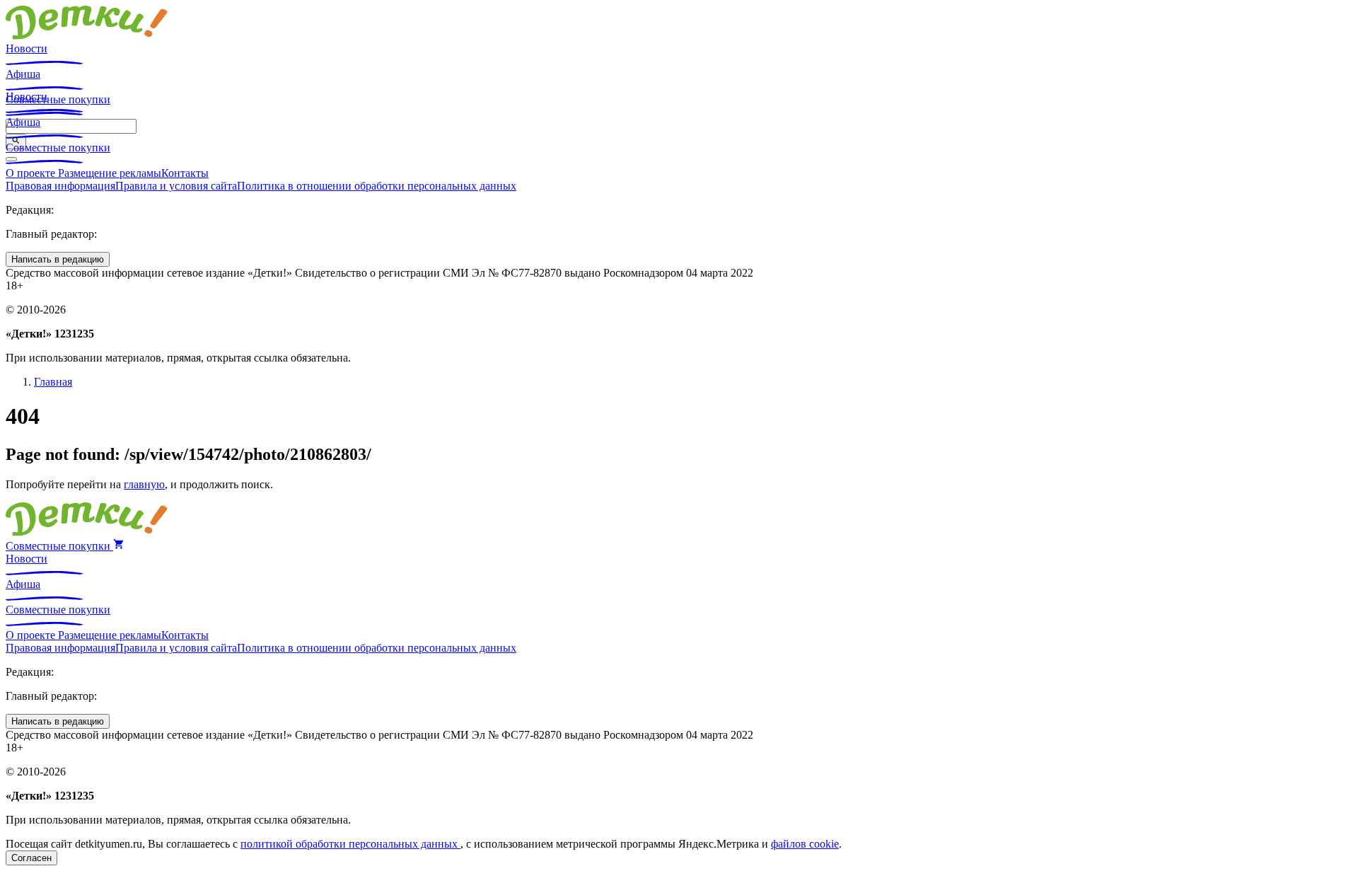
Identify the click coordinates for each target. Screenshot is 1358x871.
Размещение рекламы (109, 173)
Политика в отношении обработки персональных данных (376, 186)
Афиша (23, 74)
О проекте (32, 173)
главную (144, 484)
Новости (26, 48)
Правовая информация (60, 186)
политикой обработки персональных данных (350, 844)
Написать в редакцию (57, 259)
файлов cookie (805, 844)
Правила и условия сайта (176, 186)
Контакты (185, 173)
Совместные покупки (58, 148)
